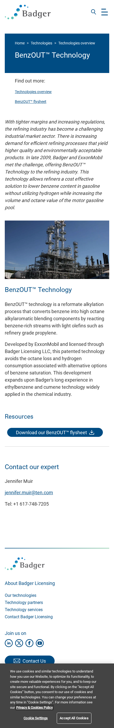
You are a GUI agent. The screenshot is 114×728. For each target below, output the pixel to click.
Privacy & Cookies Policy (34, 707)
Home (20, 43)
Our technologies (20, 595)
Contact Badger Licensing (29, 616)
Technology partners (24, 602)
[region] (57, 695)
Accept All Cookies (74, 718)
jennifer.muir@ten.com (29, 492)
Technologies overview (76, 43)
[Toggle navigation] (104, 12)
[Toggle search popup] (93, 12)
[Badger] (28, 12)
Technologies (41, 43)
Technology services (24, 609)
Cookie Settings (36, 718)
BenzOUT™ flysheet (30, 101)
